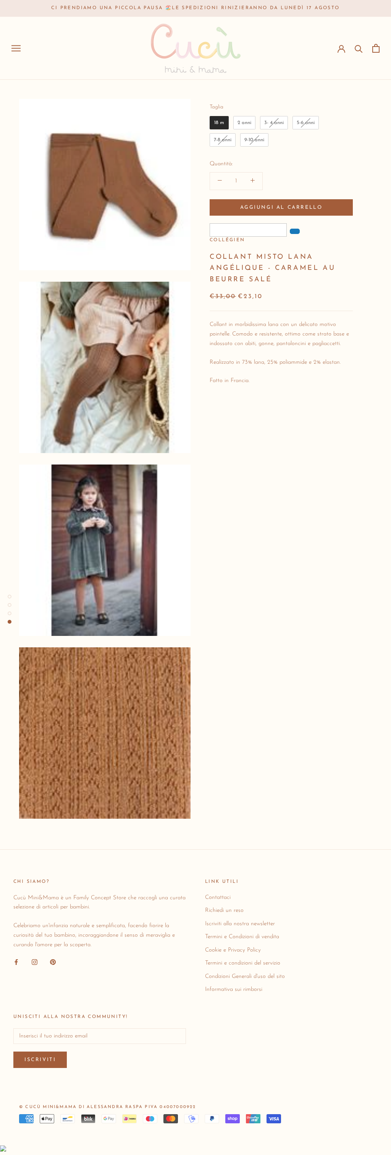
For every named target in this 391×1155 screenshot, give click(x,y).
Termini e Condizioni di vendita (242, 937)
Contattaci (218, 897)
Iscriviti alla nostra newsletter (240, 924)
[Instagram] (34, 962)
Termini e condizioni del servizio (242, 963)
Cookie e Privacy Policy (233, 950)
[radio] (219, 123)
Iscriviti (40, 1059)
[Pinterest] (53, 962)
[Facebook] (16, 962)
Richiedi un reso (224, 910)
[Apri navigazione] (16, 48)
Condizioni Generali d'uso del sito (245, 976)
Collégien (227, 240)
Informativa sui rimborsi (233, 989)
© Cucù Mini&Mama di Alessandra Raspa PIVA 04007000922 (107, 1107)
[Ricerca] (359, 48)
